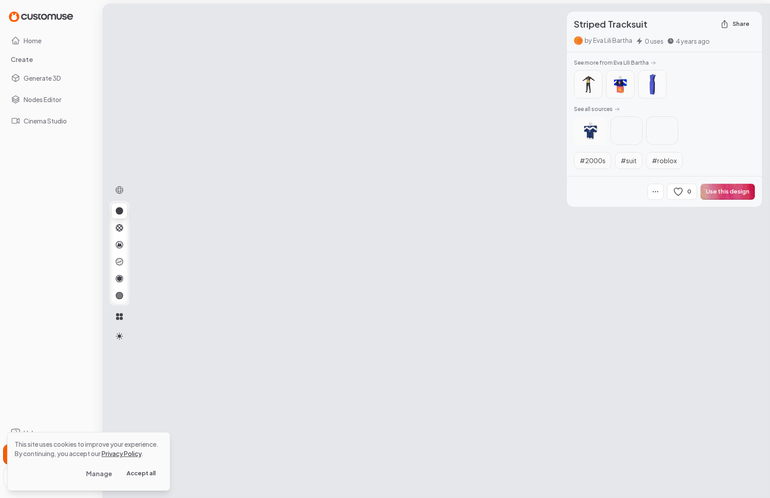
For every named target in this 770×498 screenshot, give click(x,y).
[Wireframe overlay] (119, 190)
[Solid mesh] (119, 296)
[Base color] (119, 228)
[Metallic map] (119, 279)
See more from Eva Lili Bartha (611, 62)
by (608, 40)
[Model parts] (119, 317)
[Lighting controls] (119, 336)
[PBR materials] (119, 211)
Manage (99, 473)
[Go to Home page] (41, 16)
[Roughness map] (119, 262)
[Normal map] (119, 245)
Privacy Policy (121, 453)
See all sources (593, 109)
